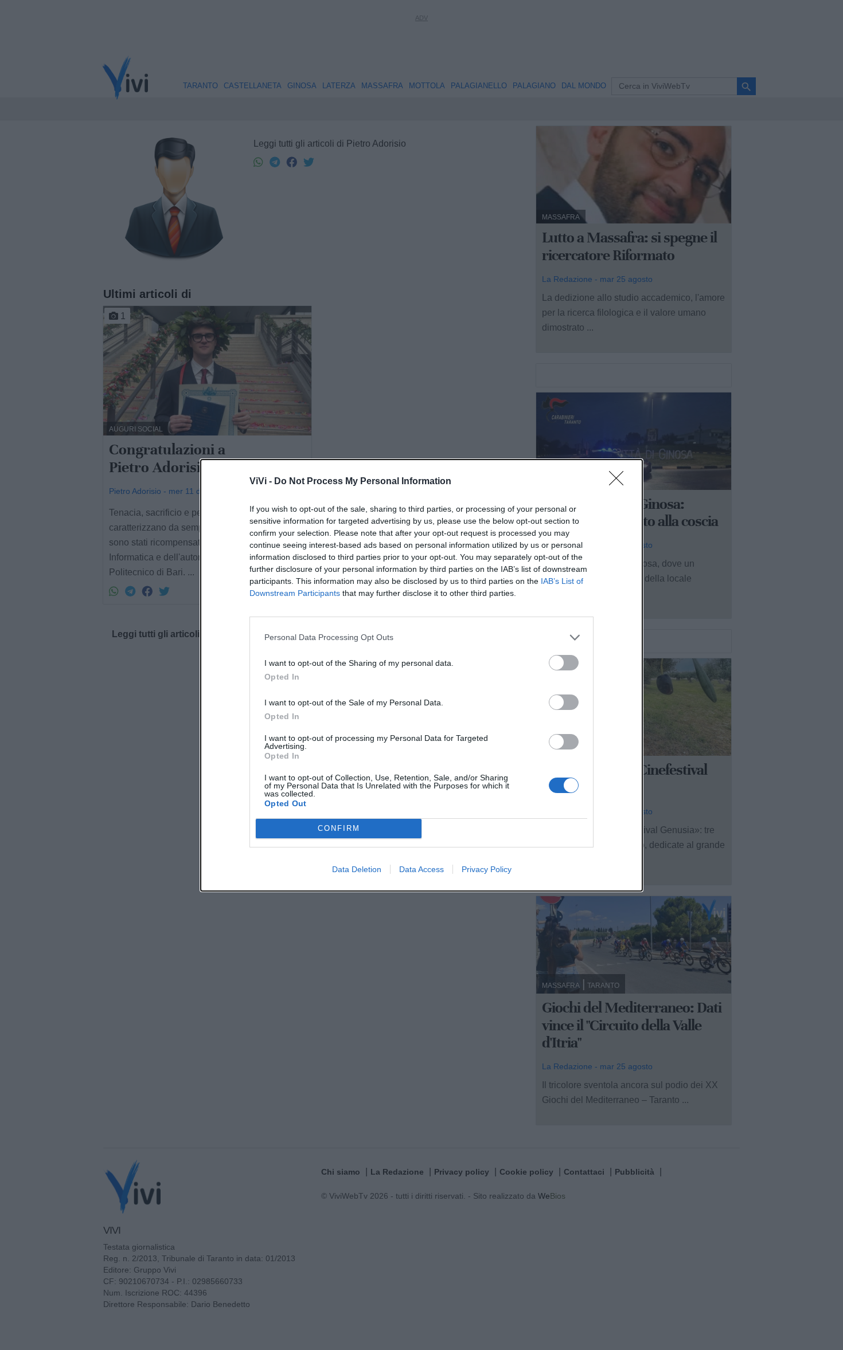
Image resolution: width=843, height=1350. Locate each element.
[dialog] (421, 675)
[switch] (564, 662)
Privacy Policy (487, 869)
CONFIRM (339, 828)
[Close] (620, 482)
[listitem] (421, 637)
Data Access (421, 869)
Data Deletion (356, 869)
